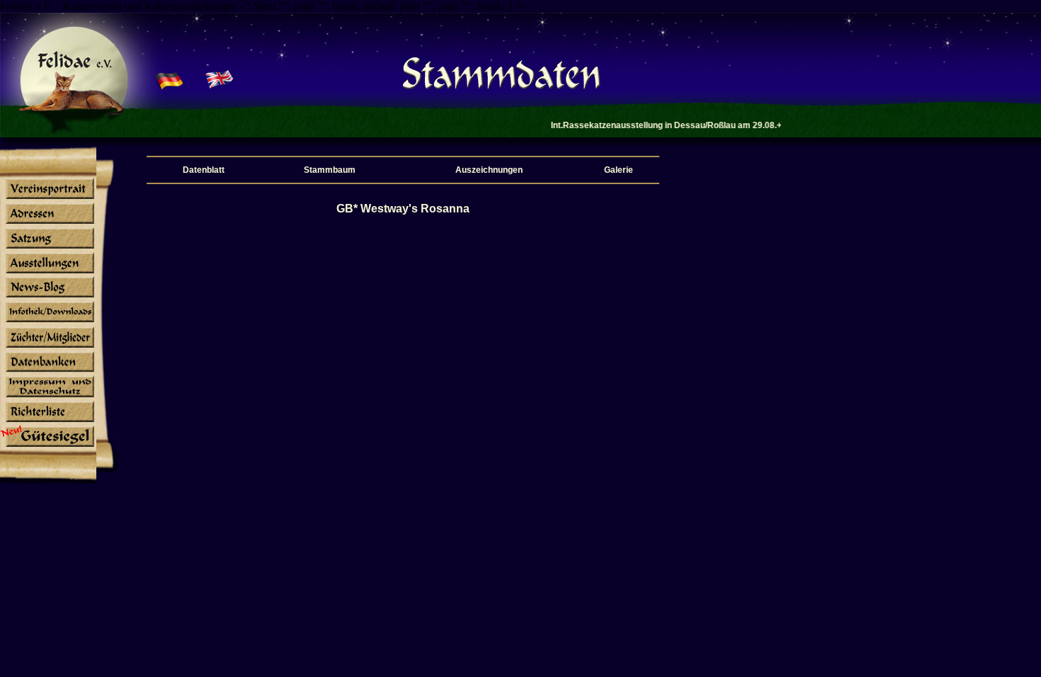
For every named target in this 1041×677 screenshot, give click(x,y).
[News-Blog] (48, 297)
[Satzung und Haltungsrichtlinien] (48, 248)
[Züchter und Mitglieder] (48, 347)
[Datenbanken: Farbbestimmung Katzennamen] (48, 372)
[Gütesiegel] (48, 447)
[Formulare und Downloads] (48, 322)
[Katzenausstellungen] (48, 273)
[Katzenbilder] (48, 397)
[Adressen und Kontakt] (48, 223)
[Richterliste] (48, 422)
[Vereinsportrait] (48, 198)
